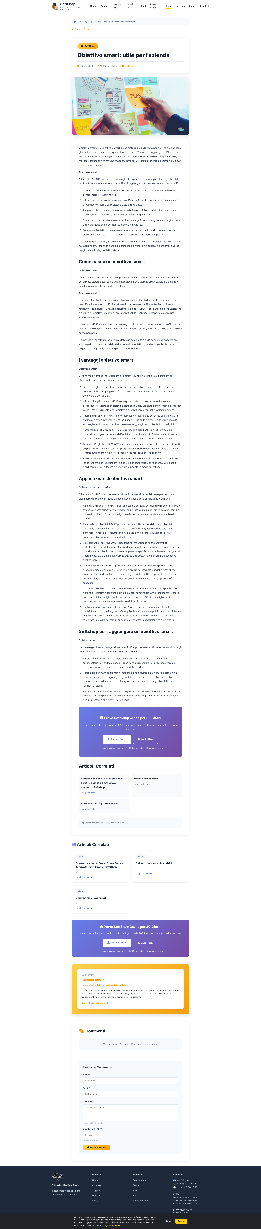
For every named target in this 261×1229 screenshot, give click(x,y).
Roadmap (180, 6)
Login (192, 6)
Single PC (117, 6)
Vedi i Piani (146, 739)
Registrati (204, 6)
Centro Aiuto (139, 1180)
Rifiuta (168, 1221)
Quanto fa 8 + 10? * (92, 1129)
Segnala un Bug (141, 1200)
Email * (86, 1088)
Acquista (105, 6)
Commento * (89, 1101)
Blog (168, 6)
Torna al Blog (82, 29)
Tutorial (98, 22)
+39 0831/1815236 (186, 1183)
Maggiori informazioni (111, 1225)
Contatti (137, 1185)
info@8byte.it (183, 1180)
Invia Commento (98, 1147)
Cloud (143, 6)
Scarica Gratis (118, 739)
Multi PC (130, 6)
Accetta (181, 1221)
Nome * (86, 1074)
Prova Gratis (153, 6)
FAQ (135, 1190)
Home (93, 6)
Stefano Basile (93, 980)
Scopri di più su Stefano (93, 1003)
